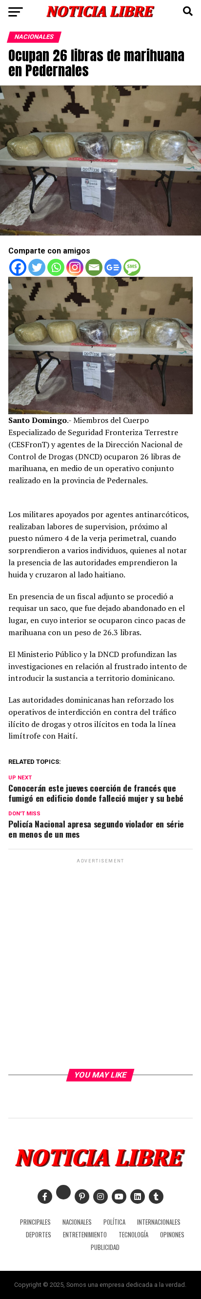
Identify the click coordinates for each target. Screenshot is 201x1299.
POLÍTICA (114, 1222)
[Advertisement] (100, 965)
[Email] (93, 267)
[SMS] (132, 267)
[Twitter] (36, 267)
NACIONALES (77, 1222)
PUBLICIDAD (105, 1247)
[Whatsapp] (55, 267)
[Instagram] (74, 267)
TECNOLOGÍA (133, 1234)
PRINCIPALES (35, 1222)
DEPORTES (38, 1234)
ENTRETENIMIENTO (85, 1234)
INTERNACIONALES (159, 1222)
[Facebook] (17, 267)
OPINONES (172, 1234)
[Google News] (112, 267)
